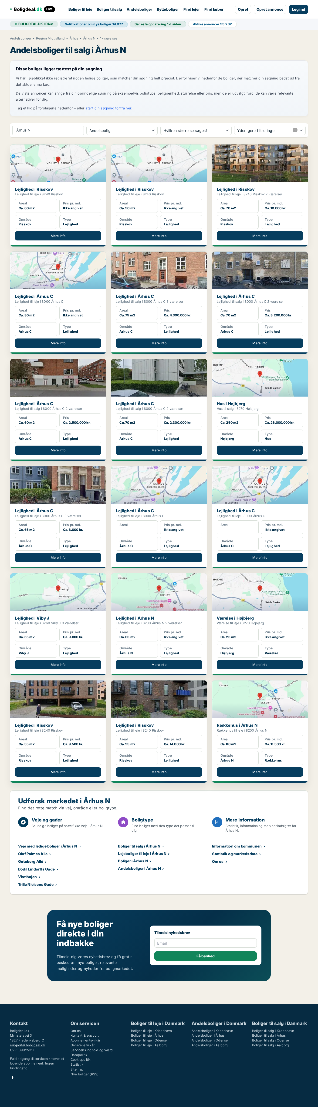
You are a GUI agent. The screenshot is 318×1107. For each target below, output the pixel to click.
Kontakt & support (85, 1035)
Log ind (298, 9)
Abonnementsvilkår (85, 1040)
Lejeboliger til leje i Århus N (142, 853)
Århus (74, 38)
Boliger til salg (109, 9)
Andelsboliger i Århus (208, 1035)
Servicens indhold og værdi (92, 1050)
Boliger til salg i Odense (270, 1040)
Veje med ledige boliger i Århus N (47, 846)
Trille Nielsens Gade (36, 884)
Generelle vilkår (83, 1045)
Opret (243, 9)
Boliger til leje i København (151, 1031)
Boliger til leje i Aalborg (149, 1045)
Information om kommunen (237, 846)
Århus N (89, 38)
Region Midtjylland (50, 38)
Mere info (58, 236)
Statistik (77, 1064)
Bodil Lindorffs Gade (36, 869)
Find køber (213, 9)
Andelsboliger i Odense (210, 1040)
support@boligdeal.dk (27, 1045)
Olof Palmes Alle (32, 853)
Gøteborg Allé (30, 861)
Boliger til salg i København (273, 1031)
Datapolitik (79, 1055)
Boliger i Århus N (133, 861)
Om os (218, 861)
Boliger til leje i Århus (147, 1035)
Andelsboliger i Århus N (139, 868)
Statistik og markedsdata (235, 853)
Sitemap (77, 1069)
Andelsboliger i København (212, 1031)
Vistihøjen (27, 876)
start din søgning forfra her (108, 108)
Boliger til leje (80, 9)
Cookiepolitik (81, 1059)
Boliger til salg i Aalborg (270, 1045)
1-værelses (108, 38)
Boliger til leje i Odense (149, 1040)
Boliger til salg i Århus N (139, 846)
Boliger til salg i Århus (269, 1035)
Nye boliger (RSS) (84, 1074)
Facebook (12, 1077)
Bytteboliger (168, 9)
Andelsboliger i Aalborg (210, 1045)
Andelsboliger (139, 9)
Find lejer (191, 9)
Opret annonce (270, 9)
